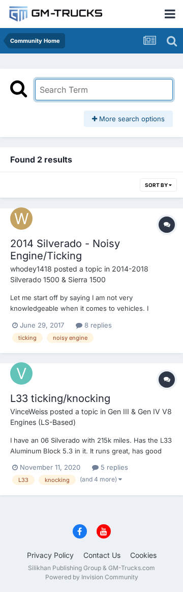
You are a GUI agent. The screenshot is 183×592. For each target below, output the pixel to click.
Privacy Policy (50, 555)
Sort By (157, 185)
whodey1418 (31, 268)
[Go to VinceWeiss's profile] (21, 373)
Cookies (143, 555)
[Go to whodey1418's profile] (21, 218)
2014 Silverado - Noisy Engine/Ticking (65, 249)
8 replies (97, 325)
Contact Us (101, 555)
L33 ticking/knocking (60, 398)
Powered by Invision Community (91, 577)
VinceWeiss (29, 411)
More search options (131, 119)
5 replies (113, 467)
